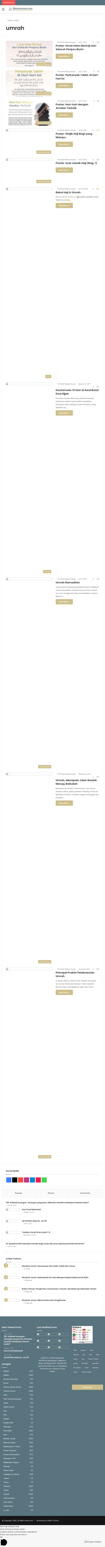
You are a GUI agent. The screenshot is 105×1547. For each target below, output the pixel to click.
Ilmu (5, 1411)
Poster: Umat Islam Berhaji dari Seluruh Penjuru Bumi (76, 47)
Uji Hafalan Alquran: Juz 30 (34, 1221)
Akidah (6, 1375)
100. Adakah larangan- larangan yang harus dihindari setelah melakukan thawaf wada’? (48, 1202)
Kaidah (6, 1419)
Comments (85, 1193)
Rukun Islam (8, 1470)
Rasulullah (77, 1368)
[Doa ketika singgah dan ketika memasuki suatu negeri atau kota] (42, 1336)
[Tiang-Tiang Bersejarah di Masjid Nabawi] (52, 1349)
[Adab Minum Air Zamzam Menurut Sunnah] (63, 1342)
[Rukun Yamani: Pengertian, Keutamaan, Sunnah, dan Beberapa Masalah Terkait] (13, 1292)
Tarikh (5, 1490)
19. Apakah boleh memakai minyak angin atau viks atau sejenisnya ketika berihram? (45, 1243)
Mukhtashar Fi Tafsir (11, 1447)
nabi (82, 1359)
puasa (75, 1363)
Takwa (6, 1478)
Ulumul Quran (9, 1498)
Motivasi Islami (9, 1443)
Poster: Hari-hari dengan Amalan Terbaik (72, 106)
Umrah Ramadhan (68, 582)
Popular (18, 1193)
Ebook (5, 1383)
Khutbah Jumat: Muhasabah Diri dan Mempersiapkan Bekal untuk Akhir (55, 1277)
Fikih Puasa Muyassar (12, 1399)
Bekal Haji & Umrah (68, 192)
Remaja (6, 1466)
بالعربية (6, 1510)
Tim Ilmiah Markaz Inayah (66, 42)
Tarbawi (6, 1486)
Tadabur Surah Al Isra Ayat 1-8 (36, 1232)
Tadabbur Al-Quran (11, 1474)
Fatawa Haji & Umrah (12, 1387)
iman (90, 1355)
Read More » (64, 56)
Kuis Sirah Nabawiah (31, 1209)
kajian (75, 1359)
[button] (52, 1526)
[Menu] (3, 10)
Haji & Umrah (8, 1407)
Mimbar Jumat (9, 1439)
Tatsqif (6, 1494)
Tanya (6, 1482)
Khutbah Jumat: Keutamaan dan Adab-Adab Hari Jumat (48, 1266)
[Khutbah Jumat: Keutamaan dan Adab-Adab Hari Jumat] (13, 1269)
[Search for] (102, 10)
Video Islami (8, 1506)
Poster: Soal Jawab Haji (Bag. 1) (76, 163)
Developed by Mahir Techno (47, 1520)
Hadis (5, 1403)
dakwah (76, 1355)
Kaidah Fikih (8, 1423)
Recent (51, 1193)
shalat (86, 1368)
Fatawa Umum (9, 1391)
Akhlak (6, 1371)
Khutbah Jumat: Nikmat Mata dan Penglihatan (44, 1300)
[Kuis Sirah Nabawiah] (13, 1213)
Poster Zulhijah (93, 1359)
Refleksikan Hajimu (11, 1462)
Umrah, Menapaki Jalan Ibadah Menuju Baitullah (76, 782)
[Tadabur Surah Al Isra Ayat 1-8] (13, 1236)
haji (84, 1355)
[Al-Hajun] (63, 1349)
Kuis (5, 1435)
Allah (75, 1350)
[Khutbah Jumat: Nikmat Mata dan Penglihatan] (13, 1304)
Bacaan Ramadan (10, 1379)
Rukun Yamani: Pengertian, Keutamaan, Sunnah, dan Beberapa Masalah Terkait (59, 1289)
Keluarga (7, 1427)
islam (98, 1355)
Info (5, 1415)
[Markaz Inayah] (20, 9)
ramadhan (95, 1363)
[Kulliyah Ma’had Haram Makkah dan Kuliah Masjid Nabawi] (42, 1349)
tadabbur (95, 1368)
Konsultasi (7, 1431)
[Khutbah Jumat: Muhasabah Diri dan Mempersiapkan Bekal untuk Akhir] (13, 1281)
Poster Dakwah (9, 1450)
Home (9, 20)
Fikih (5, 1395)
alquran (83, 1350)
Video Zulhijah (86, 1372)
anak (91, 1350)
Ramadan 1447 (9, 1458)
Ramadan (84, 1363)
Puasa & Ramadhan (11, 1454)
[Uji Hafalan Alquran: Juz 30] (13, 1224)
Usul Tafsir (7, 1502)
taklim (75, 1372)
